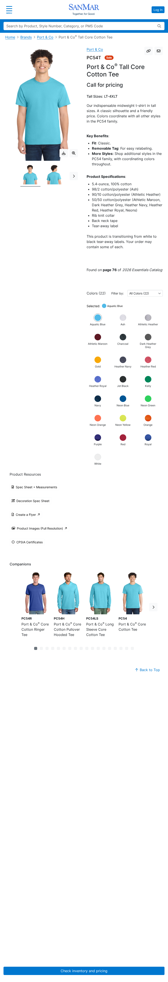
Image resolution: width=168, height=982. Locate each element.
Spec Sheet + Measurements (36, 487)
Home (10, 37)
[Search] (159, 26)
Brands (26, 37)
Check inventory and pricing (84, 971)
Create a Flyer (26, 514)
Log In (158, 10)
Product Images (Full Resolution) (40, 528)
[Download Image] (64, 153)
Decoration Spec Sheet (32, 501)
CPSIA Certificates (29, 542)
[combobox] (145, 293)
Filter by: (117, 293)
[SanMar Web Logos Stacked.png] (84, 9)
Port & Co (45, 37)
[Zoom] (74, 153)
